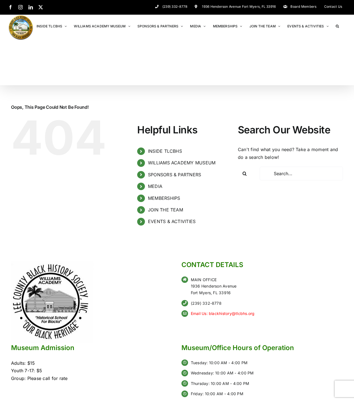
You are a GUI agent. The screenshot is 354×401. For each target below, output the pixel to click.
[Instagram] (20, 7)
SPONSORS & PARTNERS (174, 174)
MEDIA (155, 186)
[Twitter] (40, 7)
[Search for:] (301, 173)
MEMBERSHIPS (164, 198)
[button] (337, 26)
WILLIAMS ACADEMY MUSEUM (182, 162)
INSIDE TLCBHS (165, 151)
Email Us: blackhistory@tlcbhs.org (223, 313)
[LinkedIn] (30, 7)
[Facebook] (10, 7)
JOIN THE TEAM (165, 210)
